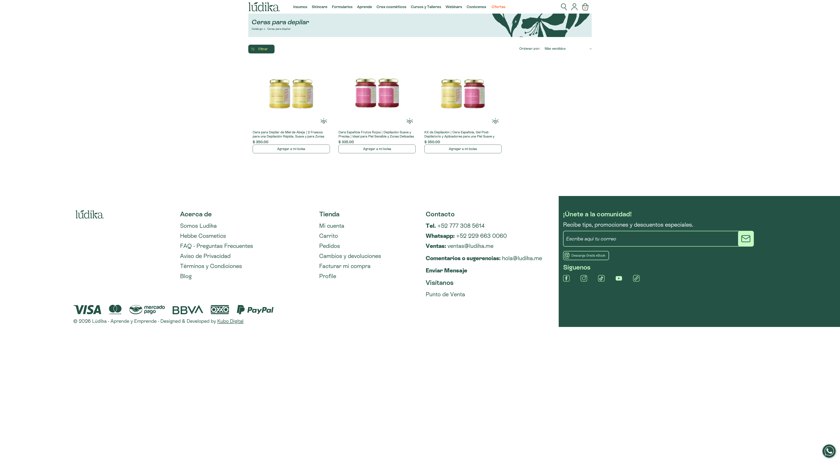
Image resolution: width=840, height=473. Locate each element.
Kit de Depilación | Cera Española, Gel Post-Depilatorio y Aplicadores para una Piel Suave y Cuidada (459, 134)
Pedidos (329, 246)
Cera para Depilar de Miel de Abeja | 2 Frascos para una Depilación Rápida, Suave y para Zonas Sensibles (288, 134)
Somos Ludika (198, 225)
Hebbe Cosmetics (203, 236)
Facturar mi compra (345, 266)
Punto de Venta (445, 294)
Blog (186, 276)
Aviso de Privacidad (205, 256)
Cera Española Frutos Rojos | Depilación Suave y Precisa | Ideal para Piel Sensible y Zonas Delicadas (376, 134)
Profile (327, 276)
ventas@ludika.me (471, 246)
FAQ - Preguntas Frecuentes (216, 246)
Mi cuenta (331, 225)
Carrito (328, 236)
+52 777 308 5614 (455, 225)
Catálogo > (258, 29)
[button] (300, 7)
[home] (264, 6)
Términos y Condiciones (211, 266)
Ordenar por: (529, 48)
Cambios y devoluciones (350, 256)
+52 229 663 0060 (466, 236)
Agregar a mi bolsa (291, 149)
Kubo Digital (230, 321)
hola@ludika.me (522, 258)
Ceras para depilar (278, 29)
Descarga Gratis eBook (588, 255)
